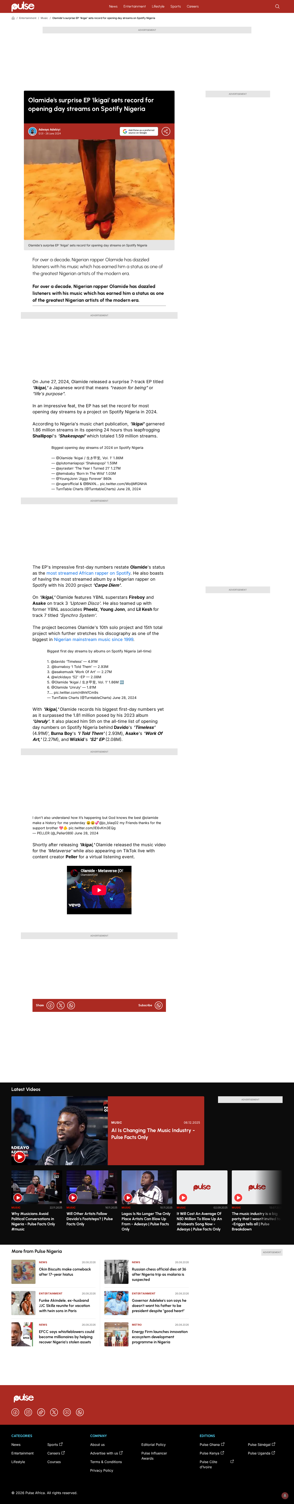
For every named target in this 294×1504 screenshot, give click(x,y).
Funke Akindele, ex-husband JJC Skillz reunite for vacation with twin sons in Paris (64, 1305)
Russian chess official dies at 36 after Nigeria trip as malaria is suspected (159, 1274)
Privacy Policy (101, 1470)
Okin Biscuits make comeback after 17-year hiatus (65, 1272)
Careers (193, 6)
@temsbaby (65, 473)
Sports (175, 6)
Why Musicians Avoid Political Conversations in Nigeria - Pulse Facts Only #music (33, 1221)
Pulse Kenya (209, 1453)
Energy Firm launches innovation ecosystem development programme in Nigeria (160, 1336)
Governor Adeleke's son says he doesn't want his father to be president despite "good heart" (159, 1305)
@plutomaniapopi (70, 463)
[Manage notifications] (285, 1495)
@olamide (150, 817)
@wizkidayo (61, 677)
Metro (137, 1324)
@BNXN (89, 484)
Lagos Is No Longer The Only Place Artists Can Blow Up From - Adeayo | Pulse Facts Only (146, 1221)
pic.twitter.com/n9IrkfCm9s (76, 692)
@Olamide (64, 458)
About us (97, 1444)
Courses (54, 1462)
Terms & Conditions (106, 1462)
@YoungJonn (66, 478)
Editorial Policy (153, 1444)
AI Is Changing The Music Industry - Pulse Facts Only (153, 1133)
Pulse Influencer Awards (154, 1455)
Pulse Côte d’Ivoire (208, 1464)
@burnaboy (60, 666)
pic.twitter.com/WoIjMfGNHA (123, 484)
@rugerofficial (67, 484)
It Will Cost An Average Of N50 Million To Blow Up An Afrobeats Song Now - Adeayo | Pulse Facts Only (199, 1221)
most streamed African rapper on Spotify (88, 573)
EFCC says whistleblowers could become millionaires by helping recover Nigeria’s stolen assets (66, 1336)
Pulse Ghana (210, 1444)
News (113, 6)
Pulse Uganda (259, 1453)
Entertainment (135, 6)
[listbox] (147, 1205)
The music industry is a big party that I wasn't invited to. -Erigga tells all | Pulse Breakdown (256, 1221)
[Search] (278, 6)
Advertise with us (104, 1453)
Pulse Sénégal (259, 1444)
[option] (36, 1205)
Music (44, 18)
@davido (58, 661)
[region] (147, 1205)
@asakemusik (62, 672)
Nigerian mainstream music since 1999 (93, 639)
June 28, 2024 (129, 489)
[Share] (166, 131)
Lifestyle (158, 6)
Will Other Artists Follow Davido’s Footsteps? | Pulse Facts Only (90, 1218)
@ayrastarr (65, 468)
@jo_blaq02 (109, 823)
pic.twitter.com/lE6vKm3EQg (92, 828)
